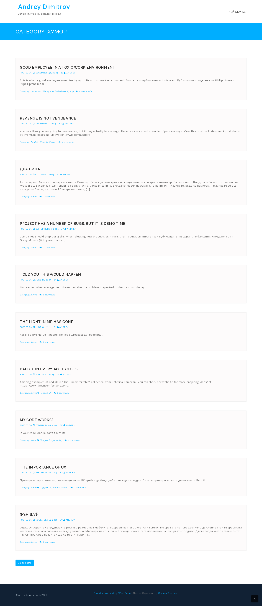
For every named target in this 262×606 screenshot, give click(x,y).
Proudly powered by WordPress (112, 593)
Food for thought (39, 142)
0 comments (85, 91)
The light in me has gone (46, 322)
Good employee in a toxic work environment (67, 67)
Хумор (70, 91)
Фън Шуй (29, 514)
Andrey (70, 73)
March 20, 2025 (44, 374)
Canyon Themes (167, 593)
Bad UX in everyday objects (49, 369)
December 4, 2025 (45, 123)
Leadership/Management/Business (48, 91)
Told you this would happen (50, 274)
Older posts (25, 562)
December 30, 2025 (46, 73)
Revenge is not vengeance (48, 118)
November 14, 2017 (46, 520)
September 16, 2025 (47, 229)
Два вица (30, 169)
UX (49, 393)
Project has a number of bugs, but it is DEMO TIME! (73, 223)
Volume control (60, 487)
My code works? (36, 420)
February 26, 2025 (46, 425)
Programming (55, 440)
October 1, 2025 (44, 174)
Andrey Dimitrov (44, 6)
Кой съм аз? (237, 11)
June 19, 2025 (43, 280)
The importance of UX (43, 467)
